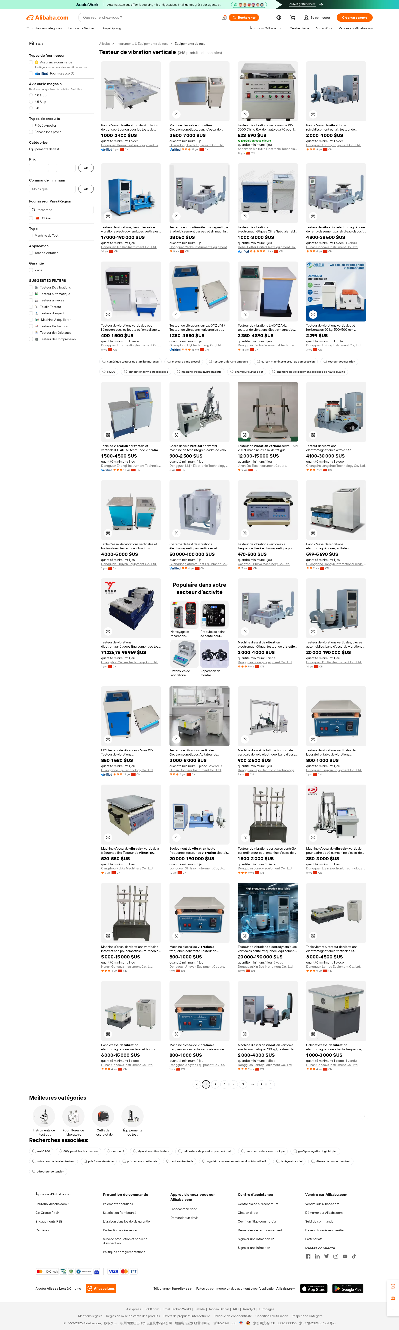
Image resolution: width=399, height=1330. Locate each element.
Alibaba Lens (56, 1288)
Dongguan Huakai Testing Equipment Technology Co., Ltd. (131, 145)
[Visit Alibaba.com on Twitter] (326, 1256)
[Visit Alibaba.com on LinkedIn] (317, 1256)
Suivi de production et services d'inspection (125, 1241)
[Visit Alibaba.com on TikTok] (354, 1256)
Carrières (42, 1230)
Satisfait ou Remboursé (119, 1212)
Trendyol (248, 1309)
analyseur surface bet (249, 371)
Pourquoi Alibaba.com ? (52, 1204)
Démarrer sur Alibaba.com (324, 1212)
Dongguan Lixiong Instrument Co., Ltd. (333, 345)
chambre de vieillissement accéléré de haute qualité (311, 371)
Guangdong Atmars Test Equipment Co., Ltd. (199, 564)
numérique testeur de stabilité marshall (133, 361)
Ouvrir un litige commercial (257, 1221)
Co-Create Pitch (47, 1212)
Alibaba (104, 43)
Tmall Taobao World (177, 1309)
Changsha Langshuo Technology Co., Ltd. (336, 465)
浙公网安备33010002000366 (274, 1323)
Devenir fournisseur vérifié (324, 1230)
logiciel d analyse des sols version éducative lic (237, 1161)
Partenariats (314, 1239)
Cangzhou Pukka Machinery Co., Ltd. (264, 564)
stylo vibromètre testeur (153, 1151)
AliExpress (133, 1309)
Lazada (200, 1309)
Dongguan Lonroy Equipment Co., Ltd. (333, 145)
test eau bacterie (182, 1161)
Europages (266, 1309)
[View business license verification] (241, 1323)
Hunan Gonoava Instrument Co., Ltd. (332, 247)
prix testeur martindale (142, 1161)
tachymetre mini (291, 1161)
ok (86, 168)
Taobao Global (219, 1309)
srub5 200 (43, 1151)
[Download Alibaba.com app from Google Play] (347, 1288)
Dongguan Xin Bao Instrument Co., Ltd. (129, 247)
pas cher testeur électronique (265, 1151)
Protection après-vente (120, 1230)
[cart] (293, 18)
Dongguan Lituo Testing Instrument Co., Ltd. (131, 345)
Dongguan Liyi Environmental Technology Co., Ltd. (268, 345)
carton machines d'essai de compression (288, 361)
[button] (224, 17)
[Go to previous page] (197, 1084)
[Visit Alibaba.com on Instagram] (336, 1256)
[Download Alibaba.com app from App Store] (314, 1288)
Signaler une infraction (254, 1248)
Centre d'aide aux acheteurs (258, 1204)
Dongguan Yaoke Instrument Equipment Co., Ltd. (199, 247)
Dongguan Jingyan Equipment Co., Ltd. (129, 564)
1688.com (152, 1309)
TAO (236, 1309)
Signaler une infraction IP (256, 1239)
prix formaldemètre (101, 1161)
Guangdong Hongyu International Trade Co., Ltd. (336, 564)
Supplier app (182, 1288)
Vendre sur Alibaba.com (322, 1204)
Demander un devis (184, 1218)
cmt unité (118, 1151)
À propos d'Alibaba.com (53, 1194)
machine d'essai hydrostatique (201, 371)
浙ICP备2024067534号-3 (317, 1323)
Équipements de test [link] (190, 43)
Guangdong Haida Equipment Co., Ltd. (196, 145)
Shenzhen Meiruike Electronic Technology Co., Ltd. (268, 149)
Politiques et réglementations (124, 1252)
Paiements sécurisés (118, 1204)
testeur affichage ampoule (230, 361)
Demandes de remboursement (260, 1230)
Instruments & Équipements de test (142, 43)
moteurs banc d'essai (186, 361)
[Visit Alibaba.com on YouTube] (345, 1256)
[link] (393, 1286)
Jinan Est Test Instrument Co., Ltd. (262, 465)
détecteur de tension (50, 1171)
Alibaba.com (285, 1288)
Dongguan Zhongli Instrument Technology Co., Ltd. (131, 465)
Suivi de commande (319, 1221)
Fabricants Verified (183, 1209)
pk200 (111, 371)
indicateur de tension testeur (56, 1161)
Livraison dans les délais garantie (126, 1221)
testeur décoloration (341, 361)
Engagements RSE (49, 1221)
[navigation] (61, 564)
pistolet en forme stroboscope (148, 371)
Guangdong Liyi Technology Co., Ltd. (195, 345)
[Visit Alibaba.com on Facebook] (308, 1256)
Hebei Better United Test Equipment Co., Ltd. (268, 247)
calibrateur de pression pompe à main (207, 1151)
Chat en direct (248, 1212)
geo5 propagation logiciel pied (317, 1151)
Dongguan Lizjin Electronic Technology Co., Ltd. (199, 465)
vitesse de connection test (333, 1161)
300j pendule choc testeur (80, 1151)
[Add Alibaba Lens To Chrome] (101, 1288)
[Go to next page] (270, 1084)
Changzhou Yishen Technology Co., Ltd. (129, 662)
